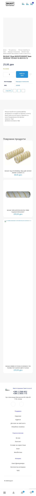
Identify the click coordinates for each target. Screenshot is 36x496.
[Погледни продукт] (29, 147)
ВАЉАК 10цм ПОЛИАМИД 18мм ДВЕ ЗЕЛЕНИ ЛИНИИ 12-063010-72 (18, 172)
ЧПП (18, 470)
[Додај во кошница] (29, 144)
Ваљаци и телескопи (14, 52)
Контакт (18, 441)
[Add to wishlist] (29, 149)
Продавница (12, 50)
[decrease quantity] (5, 74)
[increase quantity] (13, 74)
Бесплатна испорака (18, 467)
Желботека (18, 452)
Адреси (18, 420)
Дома (4, 50)
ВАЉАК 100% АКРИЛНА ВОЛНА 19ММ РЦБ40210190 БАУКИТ (18, 211)
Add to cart (22, 74)
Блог (18, 449)
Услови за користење (18, 445)
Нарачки (18, 416)
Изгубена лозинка (18, 427)
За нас (18, 438)
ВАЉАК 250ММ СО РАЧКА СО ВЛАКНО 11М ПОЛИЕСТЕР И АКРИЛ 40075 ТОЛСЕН (18, 367)
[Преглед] (29, 152)
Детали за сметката (18, 423)
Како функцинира (18, 463)
